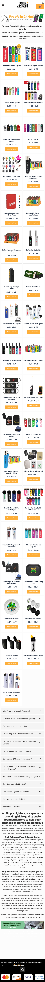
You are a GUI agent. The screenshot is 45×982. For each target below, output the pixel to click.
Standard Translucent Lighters (33, 546)
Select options (11, 73)
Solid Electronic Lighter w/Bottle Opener (11, 509)
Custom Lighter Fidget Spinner (11, 288)
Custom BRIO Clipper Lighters (33, 66)
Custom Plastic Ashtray (11, 619)
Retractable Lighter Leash (11, 176)
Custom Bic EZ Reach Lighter (11, 360)
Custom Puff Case (12, 655)
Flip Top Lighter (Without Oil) (33, 471)
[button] (2, 5)
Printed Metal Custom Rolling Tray (33, 582)
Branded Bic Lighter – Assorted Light (33, 214)
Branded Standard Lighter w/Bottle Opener (33, 509)
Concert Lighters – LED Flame (33, 655)
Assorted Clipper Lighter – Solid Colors (33, 177)
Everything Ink (19, 965)
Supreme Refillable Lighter (11, 324)
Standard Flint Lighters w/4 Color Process (12, 546)
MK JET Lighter (33, 139)
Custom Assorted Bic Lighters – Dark (11, 251)
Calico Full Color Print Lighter (33, 324)
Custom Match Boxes (33, 287)
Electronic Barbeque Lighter (33, 397)
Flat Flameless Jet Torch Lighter (11, 435)
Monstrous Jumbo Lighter (11, 692)
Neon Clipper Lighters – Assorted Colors (11, 472)
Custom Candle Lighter (33, 250)
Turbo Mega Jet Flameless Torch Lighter (11, 582)
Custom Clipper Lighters (12, 102)
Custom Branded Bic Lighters (11, 66)
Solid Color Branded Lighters (33, 102)
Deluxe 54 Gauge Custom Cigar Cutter (11, 398)
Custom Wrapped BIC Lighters (33, 360)
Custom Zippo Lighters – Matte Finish (12, 214)
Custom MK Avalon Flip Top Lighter (11, 140)
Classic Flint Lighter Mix (33, 434)
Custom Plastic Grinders (33, 619)
